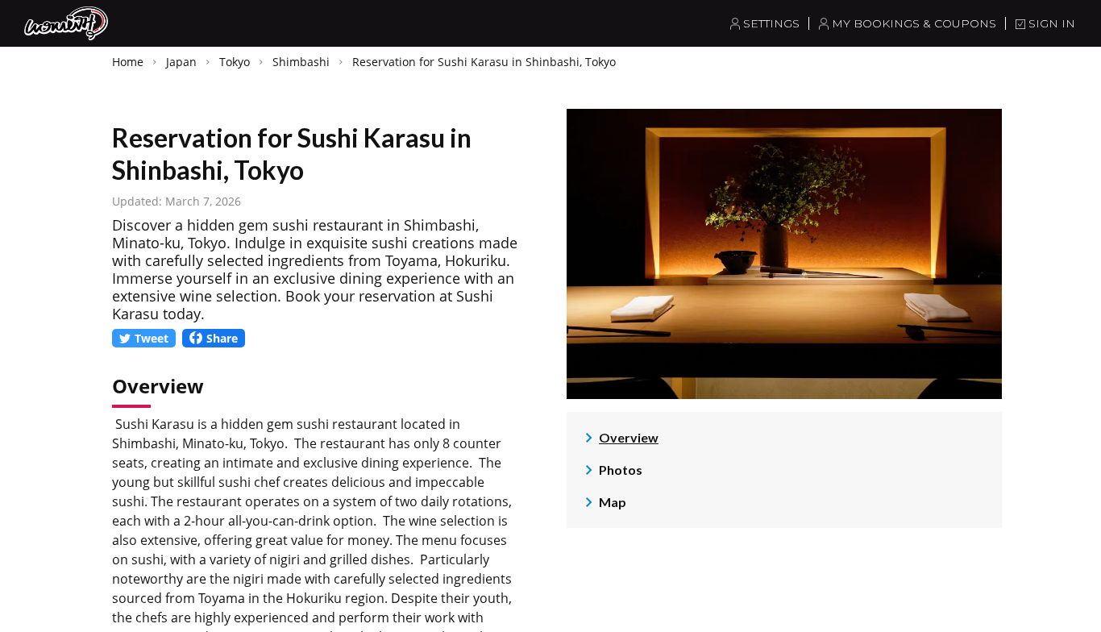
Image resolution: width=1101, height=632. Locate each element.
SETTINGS (771, 23)
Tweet (151, 338)
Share (222, 338)
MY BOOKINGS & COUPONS (914, 23)
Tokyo (234, 61)
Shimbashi (301, 61)
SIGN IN (1051, 23)
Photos (620, 469)
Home (127, 61)
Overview (629, 437)
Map (612, 501)
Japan (181, 61)
